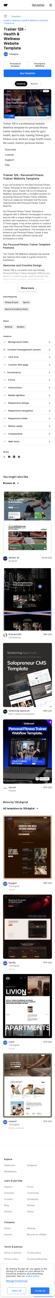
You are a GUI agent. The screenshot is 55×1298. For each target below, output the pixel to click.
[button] (50, 5)
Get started (38, 5)
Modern (20, 327)
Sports (26, 302)
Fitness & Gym (11, 302)
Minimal (8, 327)
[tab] (27, 150)
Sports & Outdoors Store (16, 309)
